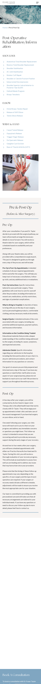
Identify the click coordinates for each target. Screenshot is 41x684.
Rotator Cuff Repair (14, 75)
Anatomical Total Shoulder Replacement (22, 61)
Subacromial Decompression (17, 82)
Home (5, 27)
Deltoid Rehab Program (15, 91)
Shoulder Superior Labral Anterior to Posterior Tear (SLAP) (20, 86)
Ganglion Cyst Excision (15, 143)
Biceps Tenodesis (13, 94)
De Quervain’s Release (15, 140)
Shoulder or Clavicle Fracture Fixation (21, 78)
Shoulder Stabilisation (15, 68)
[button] (37, 3)
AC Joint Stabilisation (15, 72)
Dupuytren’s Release (14, 133)
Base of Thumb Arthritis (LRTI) (18, 147)
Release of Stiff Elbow (15, 112)
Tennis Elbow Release (15, 116)
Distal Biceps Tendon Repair (17, 109)
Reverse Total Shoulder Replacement (20, 65)
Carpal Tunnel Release (15, 130)
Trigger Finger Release (15, 137)
